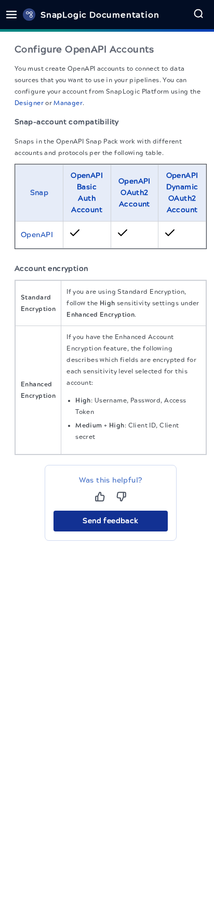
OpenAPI (37, 234)
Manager (68, 103)
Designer (29, 103)
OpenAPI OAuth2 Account (134, 193)
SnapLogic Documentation (100, 15)
